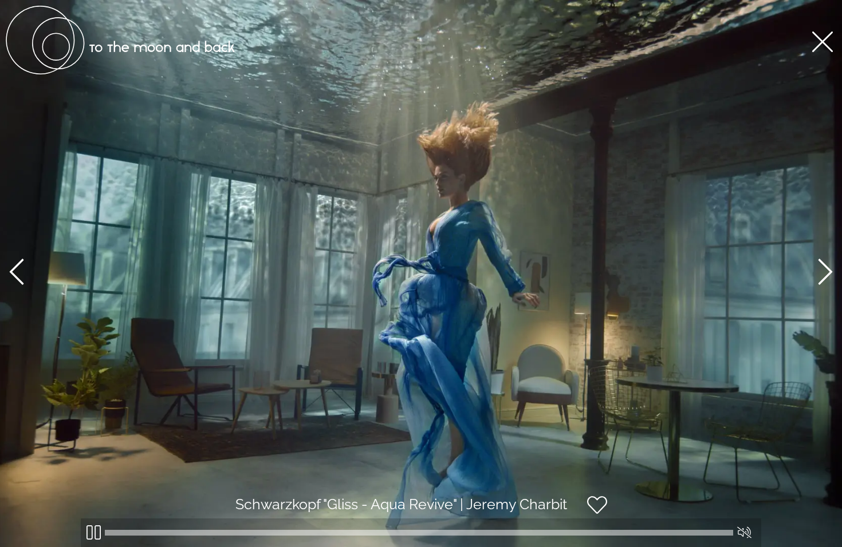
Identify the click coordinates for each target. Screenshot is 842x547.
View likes (642, 514)
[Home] (120, 71)
